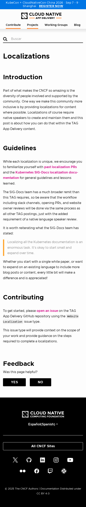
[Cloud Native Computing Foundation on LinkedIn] (42, 459)
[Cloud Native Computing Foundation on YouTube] (70, 459)
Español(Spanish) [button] (41, 424)
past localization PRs (60, 167)
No (40, 382)
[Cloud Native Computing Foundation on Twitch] (50, 471)
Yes (14, 382)
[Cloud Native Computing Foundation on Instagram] (56, 459)
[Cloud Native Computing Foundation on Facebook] (36, 471)
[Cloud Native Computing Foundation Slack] (63, 471)
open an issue (47, 310)
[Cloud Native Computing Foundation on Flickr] (23, 471)
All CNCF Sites (43, 446)
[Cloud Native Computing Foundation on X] (15, 459)
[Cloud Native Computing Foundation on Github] (29, 459)
